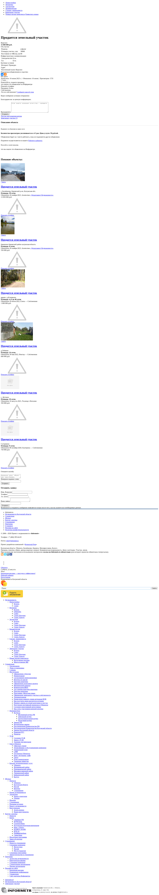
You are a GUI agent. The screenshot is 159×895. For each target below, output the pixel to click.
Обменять (17, 612)
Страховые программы (18, 853)
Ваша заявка (5, 501)
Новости (13, 781)
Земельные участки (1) (9, 118)
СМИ (16, 752)
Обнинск (4, 567)
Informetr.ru (9, 880)
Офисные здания (20, 746)
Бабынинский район (21, 775)
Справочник (9, 516)
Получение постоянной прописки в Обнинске (31, 705)
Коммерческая (11, 8)
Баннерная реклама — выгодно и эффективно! (18, 573)
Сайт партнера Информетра (20, 876)
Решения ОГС (19, 732)
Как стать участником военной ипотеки (28, 709)
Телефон (4, 494)
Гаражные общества (21, 761)
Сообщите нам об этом (25, 92)
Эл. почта (4, 497)
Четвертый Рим (30, 544)
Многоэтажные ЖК (21, 662)
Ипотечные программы (18, 837)
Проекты (17, 734)
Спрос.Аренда (19, 617)
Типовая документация (22, 742)
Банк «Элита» (19, 827)
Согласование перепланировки (25, 678)
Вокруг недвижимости (18, 806)
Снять (16, 613)
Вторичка (9, 5)
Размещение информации (19, 872)
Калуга (16, 777)
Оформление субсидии (22, 674)
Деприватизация (20, 697)
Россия (16, 787)
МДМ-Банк (18, 822)
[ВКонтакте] (2, 74)
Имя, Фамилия (6, 492)
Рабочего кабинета (35, 140)
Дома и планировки (17, 668)
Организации (14, 666)
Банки (12, 818)
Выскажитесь (6, 112)
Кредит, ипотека (11, 520)
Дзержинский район (21, 773)
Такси (16, 757)
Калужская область (21, 785)
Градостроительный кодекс (28, 718)
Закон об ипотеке (16, 839)
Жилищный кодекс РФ (26, 715)
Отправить (5, 114)
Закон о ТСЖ (19, 740)
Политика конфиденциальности (17, 530)
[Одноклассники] (5, 74)
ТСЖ (11, 736)
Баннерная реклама (17, 870)
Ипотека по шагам (20, 680)
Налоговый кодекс (25, 720)
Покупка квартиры (21, 691)
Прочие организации (17, 866)
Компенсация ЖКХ (21, 687)
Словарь (13, 670)
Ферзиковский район (21, 767)
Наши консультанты (21, 812)
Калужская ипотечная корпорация (26, 825)
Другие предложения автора (11, 116)
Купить (16, 604)
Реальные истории (16, 804)
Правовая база (15, 711)
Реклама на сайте (11, 528)
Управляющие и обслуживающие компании (30, 748)
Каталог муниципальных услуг (21, 763)
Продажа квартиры (21, 682)
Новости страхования (17, 843)
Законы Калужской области (24, 730)
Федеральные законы (21, 724)
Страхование (10, 522)
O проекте (9, 526)
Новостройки (11, 3)
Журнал (8, 518)
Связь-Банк (18, 835)
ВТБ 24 (16, 831)
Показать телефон (7, 86)
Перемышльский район (22, 769)
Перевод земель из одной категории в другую (31, 703)
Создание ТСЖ (19, 738)
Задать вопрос (19, 810)
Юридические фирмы (18, 860)
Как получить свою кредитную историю (29, 701)
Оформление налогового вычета (26, 683)
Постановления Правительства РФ (27, 726)
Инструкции (14, 672)
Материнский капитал (22, 685)
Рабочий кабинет (7, 575)
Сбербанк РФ (19, 820)
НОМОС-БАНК (20, 829)
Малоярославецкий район (23, 771)
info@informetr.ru (12, 541)
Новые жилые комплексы (15, 14)
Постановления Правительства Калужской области (33, 728)
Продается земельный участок (19, 186)
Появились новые (32, 14)
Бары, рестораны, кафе (22, 755)
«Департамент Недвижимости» (42, 195)
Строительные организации (20, 864)
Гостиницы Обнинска (22, 753)
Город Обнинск (15, 744)
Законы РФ (18, 722)
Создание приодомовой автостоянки (27, 707)
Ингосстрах (18, 847)
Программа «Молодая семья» (24, 693)
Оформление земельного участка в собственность (32, 695)
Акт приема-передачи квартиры (25, 689)
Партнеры (9, 524)
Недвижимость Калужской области (18, 514)
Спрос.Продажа (20, 615)
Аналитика (14, 794)
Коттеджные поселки (22, 660)
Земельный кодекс (25, 717)
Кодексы (17, 713)
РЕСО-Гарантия (20, 851)
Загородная (10, 6)
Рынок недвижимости (18, 792)
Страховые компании (17, 845)
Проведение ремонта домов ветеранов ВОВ (30, 699)
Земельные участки (13, 12)
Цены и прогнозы (20, 796)
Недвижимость (10, 600)
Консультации (15, 808)
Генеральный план (21, 750)
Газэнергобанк (19, 823)
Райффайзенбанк (20, 833)
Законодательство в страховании (22, 855)
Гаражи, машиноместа (14, 10)
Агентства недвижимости (19, 858)
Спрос (16, 606)
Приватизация (19, 676)
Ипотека (17, 788)
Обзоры (17, 798)
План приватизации (21, 759)
